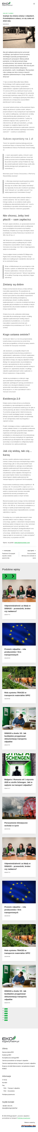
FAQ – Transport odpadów (12, 1088)
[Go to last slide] (5, 576)
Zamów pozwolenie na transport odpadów (15, 1060)
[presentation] (19, 590)
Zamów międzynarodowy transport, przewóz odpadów (19, 1063)
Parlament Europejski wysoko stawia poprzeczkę (8, 554)
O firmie (4, 1080)
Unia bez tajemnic (8, 13)
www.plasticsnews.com (22, 542)
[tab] (6, 1009)
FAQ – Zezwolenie (9, 1091)
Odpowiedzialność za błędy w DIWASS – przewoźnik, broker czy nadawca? (17, 608)
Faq (3, 1085)
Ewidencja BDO (6, 1055)
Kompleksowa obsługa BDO (10, 1058)
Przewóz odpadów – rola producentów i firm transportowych (15, 652)
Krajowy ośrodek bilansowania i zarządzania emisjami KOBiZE (18, 1067)
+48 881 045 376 (7, 1106)
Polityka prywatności (8, 1094)
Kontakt (4, 1082)
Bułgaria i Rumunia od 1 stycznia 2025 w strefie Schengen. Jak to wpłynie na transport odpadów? (18, 782)
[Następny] (12, 576)
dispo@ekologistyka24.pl (9, 1108)
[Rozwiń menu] (34, 3)
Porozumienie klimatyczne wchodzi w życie (29, 554)
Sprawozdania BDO (8, 1052)
